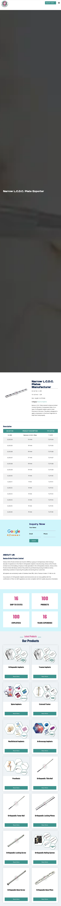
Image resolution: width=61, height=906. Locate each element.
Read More (16, 676)
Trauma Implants (42, 402)
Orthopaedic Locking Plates (45, 815)
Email (31, 534)
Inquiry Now (50, 3)
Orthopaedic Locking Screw (16, 853)
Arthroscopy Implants (45, 741)
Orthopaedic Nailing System (45, 853)
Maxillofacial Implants (16, 741)
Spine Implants (16, 704)
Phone (46, 534)
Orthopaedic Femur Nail (16, 815)
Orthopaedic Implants (16, 667)
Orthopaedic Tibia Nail (45, 778)
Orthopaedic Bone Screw (16, 890)
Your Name (32, 527)
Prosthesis (16, 778)
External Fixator (45, 704)
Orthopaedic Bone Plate (44, 890)
